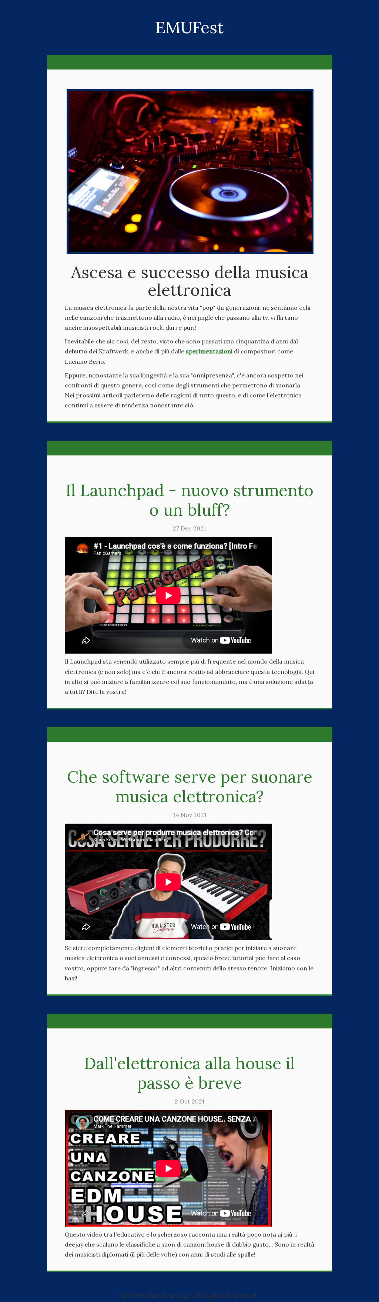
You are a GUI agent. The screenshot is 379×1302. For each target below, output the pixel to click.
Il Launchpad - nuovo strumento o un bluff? (189, 500)
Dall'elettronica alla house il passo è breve (189, 1073)
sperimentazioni (209, 351)
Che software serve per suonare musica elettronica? (189, 786)
